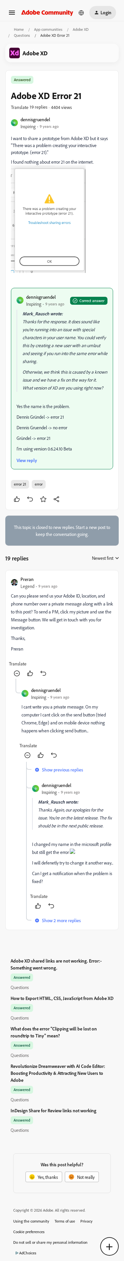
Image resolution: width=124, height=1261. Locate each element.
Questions (22, 35)
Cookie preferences (29, 1231)
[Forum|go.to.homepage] (47, 12)
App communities (48, 29)
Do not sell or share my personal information (50, 1242)
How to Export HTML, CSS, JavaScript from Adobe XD (62, 998)
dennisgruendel (35, 119)
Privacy (86, 1221)
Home (19, 29)
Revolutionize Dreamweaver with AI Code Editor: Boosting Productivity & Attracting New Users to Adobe (58, 1073)
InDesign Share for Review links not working (53, 1110)
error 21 (20, 484)
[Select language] (81, 12)
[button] (12, 15)
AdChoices (27, 1252)
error (39, 484)
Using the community (31, 1221)
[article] (62, 627)
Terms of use (65, 1221)
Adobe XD (81, 29)
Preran (27, 579)
